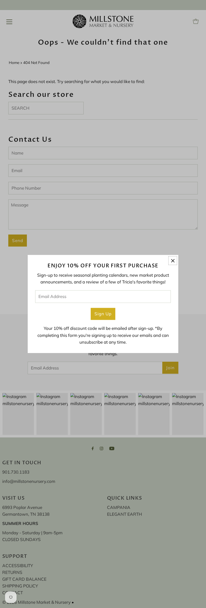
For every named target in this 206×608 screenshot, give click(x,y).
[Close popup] (172, 260)
